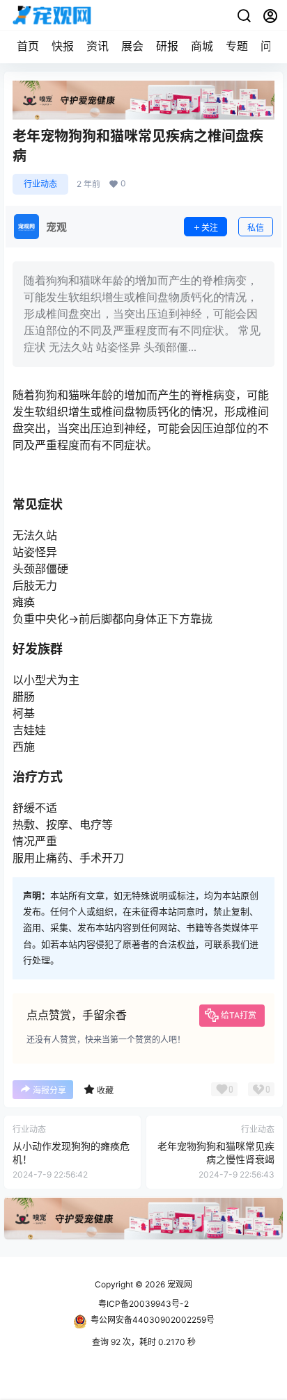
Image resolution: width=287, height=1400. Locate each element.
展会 (132, 46)
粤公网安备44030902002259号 (153, 1319)
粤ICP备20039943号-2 (143, 1304)
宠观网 (178, 1284)
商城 (202, 46)
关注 (209, 227)
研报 (167, 46)
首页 (28, 46)
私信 (255, 227)
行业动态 (40, 184)
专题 (237, 46)
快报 (63, 46)
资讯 (97, 46)
